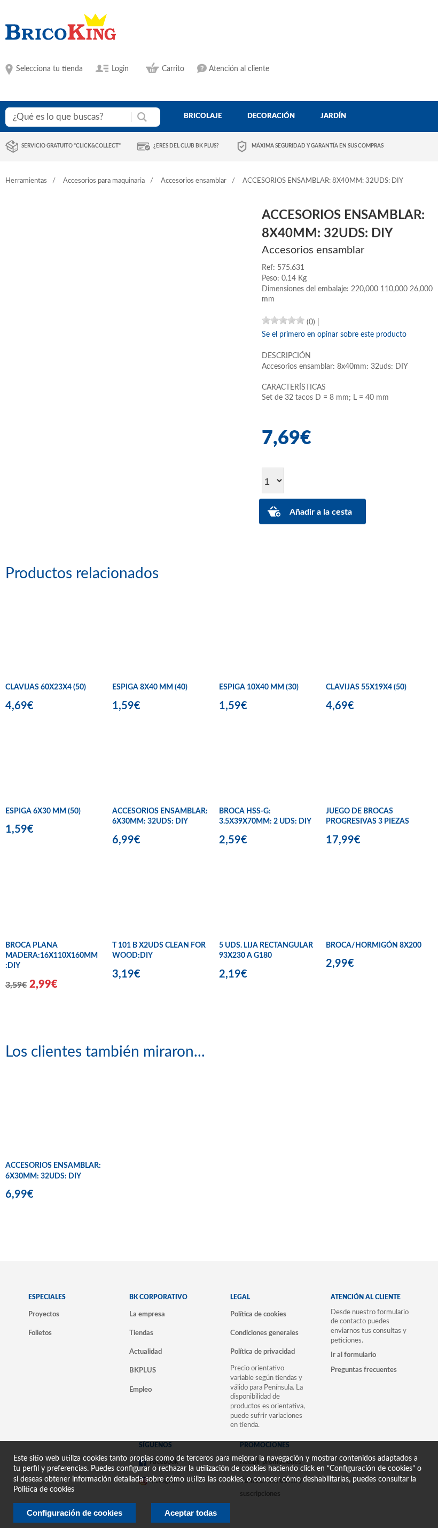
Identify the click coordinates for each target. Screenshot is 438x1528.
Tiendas (141, 1333)
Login (120, 69)
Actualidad (145, 1351)
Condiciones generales (264, 1333)
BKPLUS (142, 1370)
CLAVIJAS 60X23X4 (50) (45, 687)
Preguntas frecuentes (364, 1370)
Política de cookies (258, 1314)
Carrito (173, 69)
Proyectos (43, 1314)
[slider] (283, 320)
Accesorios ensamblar (193, 180)
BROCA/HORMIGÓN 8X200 (373, 945)
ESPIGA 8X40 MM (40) (149, 687)
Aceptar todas (191, 1512)
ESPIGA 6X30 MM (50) (43, 811)
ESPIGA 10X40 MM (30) (259, 687)
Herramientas (26, 180)
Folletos (40, 1333)
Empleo (140, 1389)
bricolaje (203, 116)
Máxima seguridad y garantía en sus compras (318, 146)
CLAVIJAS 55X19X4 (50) (366, 687)
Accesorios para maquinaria (104, 180)
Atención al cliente (239, 69)
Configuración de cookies (74, 1512)
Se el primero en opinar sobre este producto (334, 334)
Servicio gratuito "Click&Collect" (71, 146)
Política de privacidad (262, 1351)
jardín (333, 116)
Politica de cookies (43, 1489)
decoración (271, 116)
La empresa (147, 1314)
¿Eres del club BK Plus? (186, 146)
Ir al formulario (353, 1355)
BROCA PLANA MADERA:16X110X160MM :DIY (51, 956)
